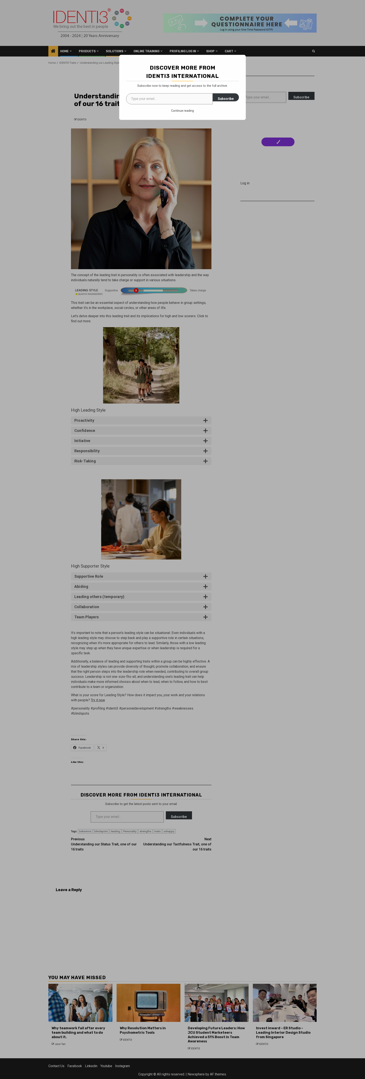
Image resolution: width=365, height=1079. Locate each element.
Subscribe (226, 99)
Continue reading (182, 110)
